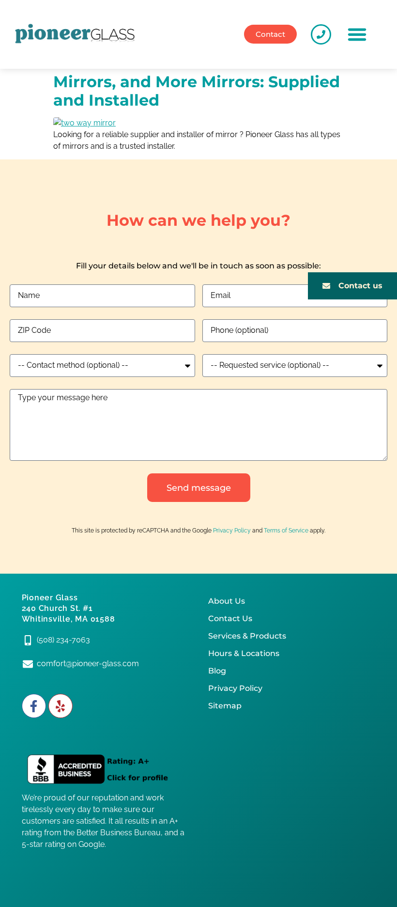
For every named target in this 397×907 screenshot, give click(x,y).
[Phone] (321, 34)
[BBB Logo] (105, 770)
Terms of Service (286, 530)
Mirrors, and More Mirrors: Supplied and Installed (196, 90)
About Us (226, 601)
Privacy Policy (232, 530)
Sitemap (225, 705)
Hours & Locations (243, 653)
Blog (217, 670)
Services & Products (247, 636)
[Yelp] (60, 706)
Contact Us (230, 618)
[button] (357, 34)
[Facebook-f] (34, 706)
